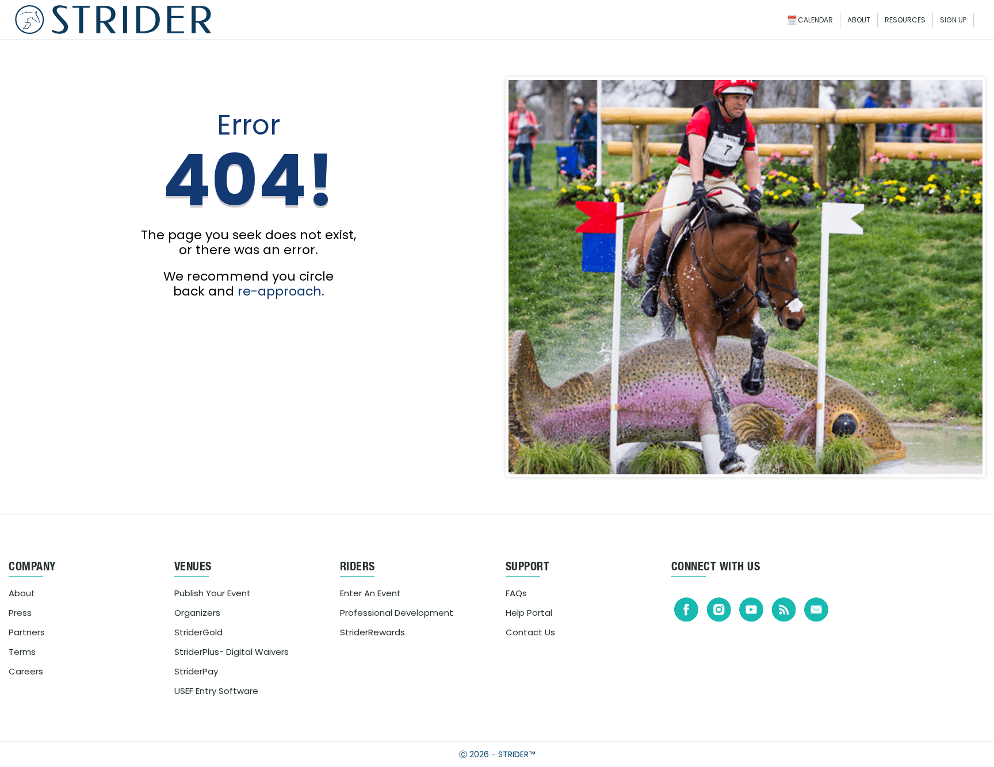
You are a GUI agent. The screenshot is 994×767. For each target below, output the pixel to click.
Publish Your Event (212, 593)
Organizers (197, 613)
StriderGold (198, 632)
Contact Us (530, 632)
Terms (22, 652)
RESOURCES (905, 20)
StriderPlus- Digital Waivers (231, 652)
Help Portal (529, 613)
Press (20, 613)
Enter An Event (370, 593)
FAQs (516, 593)
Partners (27, 632)
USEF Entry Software (216, 691)
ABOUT (858, 20)
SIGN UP (953, 20)
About (22, 593)
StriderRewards (372, 632)
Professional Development (396, 613)
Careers (26, 671)
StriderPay (196, 671)
